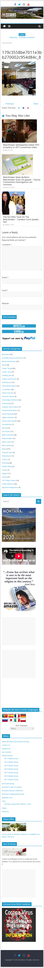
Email (5, 290)
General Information (9, 410)
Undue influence (8, 484)
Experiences (6, 748)
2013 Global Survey (11, 765)
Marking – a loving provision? (22, 37)
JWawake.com (7, 797)
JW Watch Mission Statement (12, 790)
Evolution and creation (10, 407)
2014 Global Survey (11, 769)
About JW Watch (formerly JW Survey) (15, 741)
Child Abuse (6, 382)
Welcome (5, 811)
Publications (6, 456)
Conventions (6, 389)
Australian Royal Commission (12, 358)
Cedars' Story (7, 372)
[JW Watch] (22, 8)
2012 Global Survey (11, 762)
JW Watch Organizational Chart (13, 794)
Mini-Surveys (6, 445)
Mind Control (6, 442)
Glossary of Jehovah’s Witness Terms (17, 804)
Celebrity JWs (6, 375)
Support (5, 473)
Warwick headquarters (10, 487)
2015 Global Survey (11, 772)
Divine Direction (8, 393)
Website (5, 303)
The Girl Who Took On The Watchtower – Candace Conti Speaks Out (21, 219)
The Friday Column (9, 480)
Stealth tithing (7, 466)
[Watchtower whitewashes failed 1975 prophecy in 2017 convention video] (19, 120)
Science (4, 459)
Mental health (7, 438)
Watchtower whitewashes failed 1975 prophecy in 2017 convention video (21, 146)
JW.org (4, 428)
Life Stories (6, 431)
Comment (7, 244)
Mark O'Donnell (7, 435)
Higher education (8, 417)
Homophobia (7, 424)
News (4, 449)
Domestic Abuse (8, 396)
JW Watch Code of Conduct (12, 787)
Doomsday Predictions (10, 400)
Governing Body (8, 414)
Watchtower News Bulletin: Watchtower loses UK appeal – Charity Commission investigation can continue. (21, 181)
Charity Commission (9, 379)
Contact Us (6, 745)
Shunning (5, 463)
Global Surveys (7, 755)
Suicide (4, 470)
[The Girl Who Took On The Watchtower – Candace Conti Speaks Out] (13, 193)
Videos (4, 808)
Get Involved (6, 752)
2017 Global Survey (11, 779)
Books (4, 365)
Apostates (5, 354)
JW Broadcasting (8, 783)
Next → (37, 103)
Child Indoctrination (9, 386)
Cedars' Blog (6, 368)
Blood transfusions (9, 361)
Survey (4, 477)
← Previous (8, 103)
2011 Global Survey (11, 758)
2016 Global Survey (11, 776)
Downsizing (6, 403)
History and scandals (9, 421)
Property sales (7, 452)
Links (4, 801)
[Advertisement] (19, 631)
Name (5, 277)
